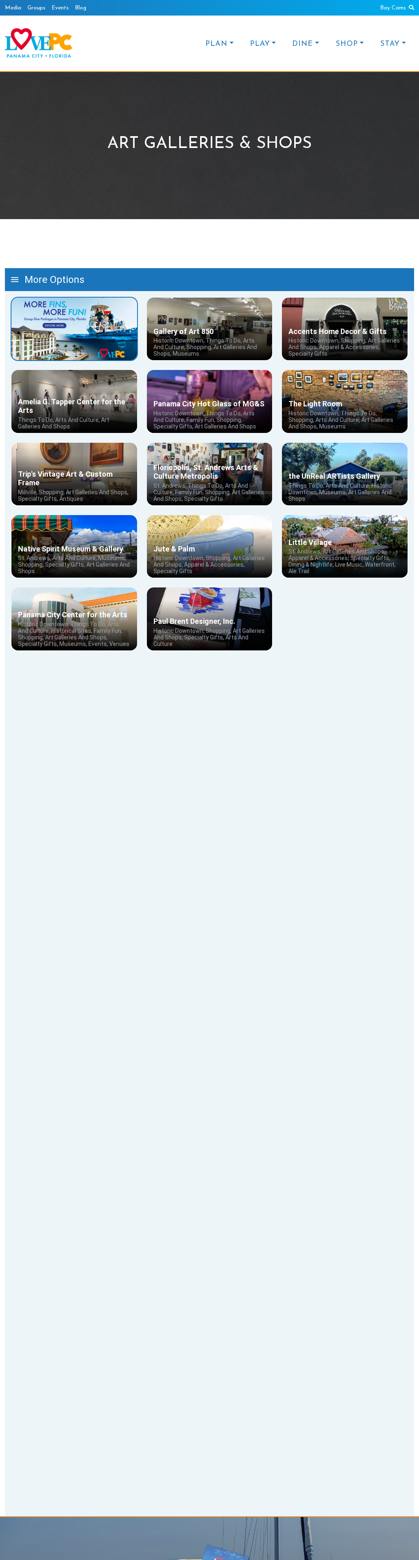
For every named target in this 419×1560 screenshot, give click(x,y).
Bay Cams (393, 8)
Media (13, 8)
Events (60, 8)
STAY (390, 44)
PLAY (260, 44)
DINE (302, 44)
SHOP (347, 44)
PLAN (216, 44)
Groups (36, 8)
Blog (80, 8)
